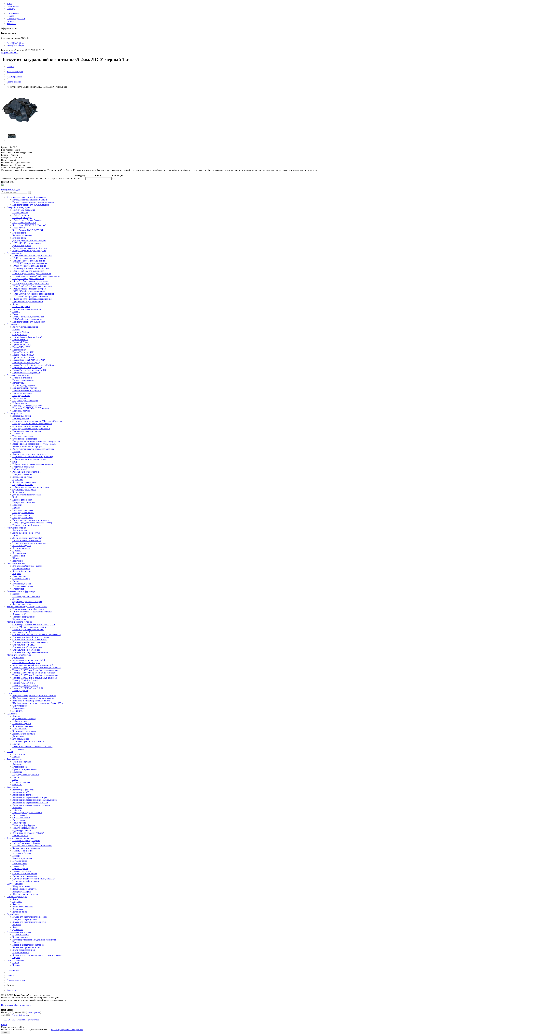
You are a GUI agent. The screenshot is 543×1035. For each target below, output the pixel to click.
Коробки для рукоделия (23, 385)
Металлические (19, 728)
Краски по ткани (20, 952)
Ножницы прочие (21, 411)
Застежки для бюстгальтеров (26, 596)
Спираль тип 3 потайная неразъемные (30, 637)
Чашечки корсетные (22, 604)
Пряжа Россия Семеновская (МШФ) (29, 370)
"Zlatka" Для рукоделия (23, 210)
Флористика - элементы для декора (29, 454)
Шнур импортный (21, 886)
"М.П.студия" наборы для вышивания (30, 283)
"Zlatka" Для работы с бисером (27, 220)
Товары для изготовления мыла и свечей (32, 423)
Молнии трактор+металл (19, 655)
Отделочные (18, 708)
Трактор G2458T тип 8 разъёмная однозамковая (35, 675)
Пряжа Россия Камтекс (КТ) (26, 362)
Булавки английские (22, 378)
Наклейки (17, 505)
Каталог (11, 21)
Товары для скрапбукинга (24, 919)
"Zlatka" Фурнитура (22, 217)
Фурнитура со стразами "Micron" (28, 833)
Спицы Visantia (19, 334)
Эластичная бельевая (22, 586)
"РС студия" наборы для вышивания (30, 296)
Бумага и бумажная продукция (27, 446)
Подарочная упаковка (22, 484)
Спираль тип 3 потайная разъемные (29, 639)
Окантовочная (19, 576)
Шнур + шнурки (15, 884)
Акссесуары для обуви (23, 789)
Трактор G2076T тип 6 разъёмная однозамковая (35, 670)
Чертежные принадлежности (26, 947)
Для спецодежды (20, 739)
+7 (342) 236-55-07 (19, 1015)
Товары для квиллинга (23, 512)
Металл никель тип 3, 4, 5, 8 (26, 662)
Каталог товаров (15, 71)
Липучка (16, 573)
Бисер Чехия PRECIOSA (24, 222)
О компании (13, 13)
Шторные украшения (22, 906)
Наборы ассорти (20, 721)
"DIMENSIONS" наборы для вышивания (32, 255)
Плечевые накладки (22, 393)
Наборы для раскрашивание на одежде (31, 487)
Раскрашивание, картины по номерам (30, 520)
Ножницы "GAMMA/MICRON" (28, 405)
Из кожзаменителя (21, 568)
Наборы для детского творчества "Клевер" (32, 522)
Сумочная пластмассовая (24, 876)
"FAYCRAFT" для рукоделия (26, 243)
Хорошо (5, 1032)
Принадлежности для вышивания (28, 322)
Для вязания (13, 324)
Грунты (16, 957)
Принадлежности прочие (24, 388)
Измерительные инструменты (26, 390)
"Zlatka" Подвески (21, 215)
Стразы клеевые (20, 815)
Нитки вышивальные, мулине (26, 309)
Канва (15, 304)
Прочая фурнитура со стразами (27, 812)
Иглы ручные (18, 383)
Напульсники (18, 754)
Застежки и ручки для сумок (26, 840)
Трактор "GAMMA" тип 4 (25, 680)
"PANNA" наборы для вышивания (29, 266)
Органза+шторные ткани (24, 769)
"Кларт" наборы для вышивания (28, 278)
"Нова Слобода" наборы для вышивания (32, 286)
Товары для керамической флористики (31, 428)
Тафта (15, 779)
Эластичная (18, 589)
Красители (17, 433)
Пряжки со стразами (22, 871)
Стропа (16, 581)
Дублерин (17, 764)
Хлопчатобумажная (21, 583)
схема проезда (33, 1012)
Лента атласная (19, 530)
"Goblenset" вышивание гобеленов (29, 258)
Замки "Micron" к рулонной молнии (29, 627)
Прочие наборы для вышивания (27, 301)
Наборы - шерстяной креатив (26, 525)
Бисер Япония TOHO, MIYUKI (27, 230)
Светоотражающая (21, 578)
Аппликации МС (20, 792)
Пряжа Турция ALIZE (23, 352)
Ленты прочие (19, 553)
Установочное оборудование (26, 881)
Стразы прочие (19, 820)
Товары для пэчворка (22, 517)
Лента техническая (16, 563)
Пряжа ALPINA (20, 342)
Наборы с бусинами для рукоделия (29, 250)
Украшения (12, 787)
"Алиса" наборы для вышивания (28, 271)
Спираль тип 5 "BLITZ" (24, 645)
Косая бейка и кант (21, 571)
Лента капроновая (21, 548)
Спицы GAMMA (20, 332)
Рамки (15, 314)
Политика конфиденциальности (16, 1005)
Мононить (17, 711)
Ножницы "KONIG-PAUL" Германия (30, 408)
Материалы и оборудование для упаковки (27, 606)
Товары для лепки (21, 515)
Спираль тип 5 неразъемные (26, 650)
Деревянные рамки (21, 416)
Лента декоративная (16, 528)
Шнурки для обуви (21, 891)
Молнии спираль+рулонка (19, 622)
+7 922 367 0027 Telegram (13, 1019)
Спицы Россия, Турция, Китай (27, 337)
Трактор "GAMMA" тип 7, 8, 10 (27, 688)
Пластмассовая (19, 863)
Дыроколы (17, 929)
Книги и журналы (15, 960)
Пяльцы (16, 311)
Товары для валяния (22, 474)
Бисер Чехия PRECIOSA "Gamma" (29, 225)
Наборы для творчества (23, 502)
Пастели (16, 451)
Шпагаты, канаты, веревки (25, 894)
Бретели (16, 594)
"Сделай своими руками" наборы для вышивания (36, 276)
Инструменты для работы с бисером (29, 248)
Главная (10, 66)
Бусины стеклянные (22, 235)
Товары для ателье (21, 395)
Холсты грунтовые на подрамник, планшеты (34, 940)
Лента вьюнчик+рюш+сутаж (26, 533)
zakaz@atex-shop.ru (16, 45)
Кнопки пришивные (22, 858)
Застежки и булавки (22, 853)
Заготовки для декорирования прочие (30, 426)
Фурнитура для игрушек (24, 489)
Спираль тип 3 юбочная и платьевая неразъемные (36, 634)
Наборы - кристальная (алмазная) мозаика (32, 464)
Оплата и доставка (16, 18)
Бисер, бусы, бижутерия (18, 207)
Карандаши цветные (22, 477)
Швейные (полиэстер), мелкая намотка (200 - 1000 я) (37, 703)
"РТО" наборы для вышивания (27, 319)
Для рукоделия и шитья (18, 375)
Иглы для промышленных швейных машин (33, 202)
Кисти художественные (23, 950)
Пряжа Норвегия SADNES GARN (29, 360)
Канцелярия (18, 492)
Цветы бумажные (20, 418)
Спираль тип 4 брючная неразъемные (30, 642)
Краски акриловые (21, 937)
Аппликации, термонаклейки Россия (30, 802)
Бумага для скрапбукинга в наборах (29, 917)
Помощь (11, 8)
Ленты (15, 599)
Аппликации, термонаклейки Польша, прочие (34, 800)
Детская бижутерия (21, 245)
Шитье (15, 558)
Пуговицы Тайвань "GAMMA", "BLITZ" (32, 746)
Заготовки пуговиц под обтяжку (28, 741)
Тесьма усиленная (21, 782)
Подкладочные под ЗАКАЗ (25, 774)
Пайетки (16, 810)
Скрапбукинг (13, 914)
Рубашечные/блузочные (23, 718)
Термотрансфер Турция (23, 825)
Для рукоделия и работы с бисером (29, 240)
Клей (14, 497)
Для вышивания (14, 253)
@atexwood (33, 1019)
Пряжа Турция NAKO (23, 357)
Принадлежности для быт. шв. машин (30, 205)
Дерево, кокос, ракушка (23, 734)
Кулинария (17, 479)
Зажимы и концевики (22, 851)
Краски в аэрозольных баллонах (28, 945)
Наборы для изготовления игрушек (29, 459)
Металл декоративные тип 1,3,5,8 (28, 660)
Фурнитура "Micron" (22, 830)
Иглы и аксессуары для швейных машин (26, 197)
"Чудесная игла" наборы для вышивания (31, 299)
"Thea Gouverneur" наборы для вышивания (33, 294)
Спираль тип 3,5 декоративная (27, 647)
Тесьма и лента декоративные (26, 540)
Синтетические (19, 706)
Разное (10, 751)
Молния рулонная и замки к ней (28, 629)
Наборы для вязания (22, 500)
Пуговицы (12, 713)
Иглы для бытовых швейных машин (30, 199)
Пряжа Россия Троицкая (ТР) (26, 372)
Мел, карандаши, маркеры (25, 400)
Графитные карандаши (23, 467)
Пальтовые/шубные (21, 723)
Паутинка (17, 772)
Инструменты (19, 398)
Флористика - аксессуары (24, 439)
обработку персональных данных (67, 1029)
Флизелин (17, 784)
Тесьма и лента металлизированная (29, 543)
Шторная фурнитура (17, 896)
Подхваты (17, 901)
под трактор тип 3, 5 (22, 632)
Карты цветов (19, 619)
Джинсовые (18, 657)
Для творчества (14, 76)
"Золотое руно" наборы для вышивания (31, 273)
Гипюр (15, 535)
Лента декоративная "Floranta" (27, 538)
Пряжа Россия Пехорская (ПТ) (27, 367)
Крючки (16, 329)
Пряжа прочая (19, 350)
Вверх (4, 1024)
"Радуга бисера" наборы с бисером (29, 289)
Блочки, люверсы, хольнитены (27, 848)
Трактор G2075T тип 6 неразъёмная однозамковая (36, 667)
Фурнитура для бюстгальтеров (27, 601)
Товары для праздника (23, 436)
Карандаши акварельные (24, 482)
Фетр (14, 461)
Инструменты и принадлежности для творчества (36, 441)
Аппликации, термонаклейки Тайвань (31, 805)
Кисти (15, 899)
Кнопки (16, 856)
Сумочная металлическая (24, 873)
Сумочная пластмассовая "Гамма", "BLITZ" (33, 878)
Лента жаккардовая (21, 545)
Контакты (11, 23)
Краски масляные (20, 934)
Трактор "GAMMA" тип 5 (25, 685)
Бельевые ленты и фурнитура (21, 591)
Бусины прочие (19, 233)
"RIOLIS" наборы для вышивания (28, 291)
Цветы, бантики (20, 835)
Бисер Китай (18, 227)
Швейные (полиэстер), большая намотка (31, 700)
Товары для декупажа (22, 510)
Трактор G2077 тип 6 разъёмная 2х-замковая (33, 672)
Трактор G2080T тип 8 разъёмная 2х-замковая (34, 678)
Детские (16, 716)
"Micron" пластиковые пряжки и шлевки (32, 845)
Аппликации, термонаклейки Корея (29, 797)
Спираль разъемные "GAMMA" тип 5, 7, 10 (33, 624)
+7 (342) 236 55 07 (15, 43)
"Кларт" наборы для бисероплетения (30, 281)
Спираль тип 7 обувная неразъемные (30, 652)
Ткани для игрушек (21, 761)
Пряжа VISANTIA (21, 347)
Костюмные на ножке (22, 726)
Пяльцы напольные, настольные (28, 316)
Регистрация (13, 6)
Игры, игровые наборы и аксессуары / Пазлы (34, 444)
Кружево (16, 550)
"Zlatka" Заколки (20, 212)
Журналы (16, 965)
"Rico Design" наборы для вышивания (30, 268)
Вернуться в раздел (10, 189)
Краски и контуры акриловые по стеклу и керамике (37, 955)
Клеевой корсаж (20, 767)
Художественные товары (19, 932)
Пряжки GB (18, 866)
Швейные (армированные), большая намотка (34, 695)
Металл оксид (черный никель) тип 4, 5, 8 (32, 665)
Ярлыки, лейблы (20, 614)
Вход (9, 3)
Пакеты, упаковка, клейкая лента (28, 609)
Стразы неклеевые (21, 817)
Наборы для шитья (21, 403)
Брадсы (16, 927)
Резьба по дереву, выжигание (26, 472)
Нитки (10, 693)
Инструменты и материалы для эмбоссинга (33, 449)
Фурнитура (17, 909)
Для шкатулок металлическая (26, 494)
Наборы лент (18, 556)
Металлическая (19, 861)
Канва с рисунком (21, 306)
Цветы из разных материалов (26, 431)
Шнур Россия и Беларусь (24, 889)
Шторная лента (19, 912)
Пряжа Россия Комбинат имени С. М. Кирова (34, 365)
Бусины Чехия (19, 238)
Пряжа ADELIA (20, 339)
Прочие (16, 744)
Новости (11, 16)
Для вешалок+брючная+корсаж (27, 566)
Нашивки (17, 807)
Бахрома (16, 904)
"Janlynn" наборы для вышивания (28, 261)
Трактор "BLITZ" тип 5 (23, 683)
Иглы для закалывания (23, 380)
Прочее (16, 507)
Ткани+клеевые (14, 759)
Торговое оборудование (23, 617)
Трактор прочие (20, 690)
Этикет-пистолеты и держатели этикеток (32, 611)
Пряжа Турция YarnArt (23, 355)
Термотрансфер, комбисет (24, 828)
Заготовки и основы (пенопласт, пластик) (32, 456)
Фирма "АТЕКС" (9, 52)
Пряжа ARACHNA (21, 344)
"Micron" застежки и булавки (26, 843)
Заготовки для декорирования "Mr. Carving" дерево (37, 421)
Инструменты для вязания (25, 327)
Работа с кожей (14, 82)
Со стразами (18, 749)
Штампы (16, 924)
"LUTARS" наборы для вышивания (29, 263)
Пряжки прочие (20, 868)
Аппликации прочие (22, 795)
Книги (15, 962)
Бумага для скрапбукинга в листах (29, 922)
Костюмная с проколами (24, 731)
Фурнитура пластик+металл (20, 838)
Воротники (17, 561)
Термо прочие (19, 823)
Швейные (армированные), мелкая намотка (33, 698)
